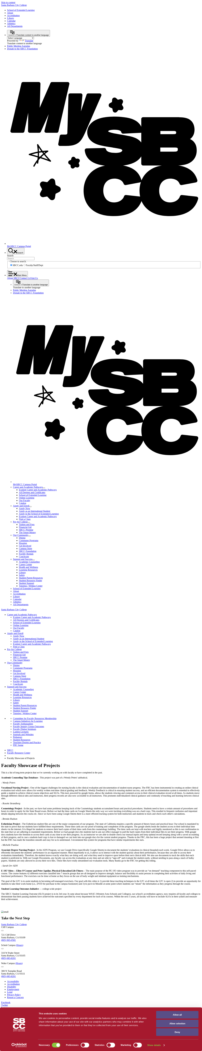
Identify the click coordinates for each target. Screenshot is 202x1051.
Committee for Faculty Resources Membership (34, 718)
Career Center (25, 564)
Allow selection (177, 1023)
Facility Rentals (26, 554)
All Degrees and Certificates (32, 492)
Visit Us (34, 278)
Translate (29, 40)
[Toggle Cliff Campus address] (2, 930)
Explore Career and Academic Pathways (38, 489)
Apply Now (24, 508)
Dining (22, 538)
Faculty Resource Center (18, 753)
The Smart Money (27, 532)
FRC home (18, 745)
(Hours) (19, 945)
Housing (23, 543)
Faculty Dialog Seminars (24, 729)
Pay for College (20, 522)
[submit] (8, 270)
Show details (154, 1045)
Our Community (20, 535)
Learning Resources (28, 570)
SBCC (10, 750)
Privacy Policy (14, 994)
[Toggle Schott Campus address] (2, 948)
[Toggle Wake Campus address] (2, 966)
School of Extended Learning (21, 10)
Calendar (11, 21)
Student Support (26, 583)
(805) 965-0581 (8, 940)
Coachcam (24, 556)
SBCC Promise (26, 530)
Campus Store (25, 548)
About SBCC (13, 278)
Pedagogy (17, 737)
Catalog (22, 503)
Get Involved (25, 546)
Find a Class (24, 519)
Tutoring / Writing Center (30, 586)
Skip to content (8, 2)
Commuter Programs (28, 540)
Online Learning (26, 498)
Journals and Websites (23, 734)
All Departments (14, 26)
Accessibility (13, 981)
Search (10, 255)
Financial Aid (25, 527)
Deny (177, 1032)
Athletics (11, 23)
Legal (9, 992)
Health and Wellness (28, 567)
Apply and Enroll (21, 506)
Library (10, 18)
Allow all (177, 1014)
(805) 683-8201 (8, 958)
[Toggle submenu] (44, 487)
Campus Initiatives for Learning (28, 721)
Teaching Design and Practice (27, 742)
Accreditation (13, 15)
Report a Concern (15, 997)
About (10, 13)
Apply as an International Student (34, 511)
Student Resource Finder (30, 580)
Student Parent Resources (31, 578)
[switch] (85, 1045)
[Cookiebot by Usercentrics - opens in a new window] (19, 1045)
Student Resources (21, 740)
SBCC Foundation (27, 551)
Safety (22, 575)
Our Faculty (24, 500)
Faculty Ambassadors (23, 724)
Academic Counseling (29, 562)
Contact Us (25, 278)
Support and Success (22, 559)
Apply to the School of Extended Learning (39, 514)
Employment (13, 989)
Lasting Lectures (21, 732)
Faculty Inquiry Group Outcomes (28, 726)
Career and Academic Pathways (28, 487)
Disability (11, 986)
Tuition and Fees (26, 524)
